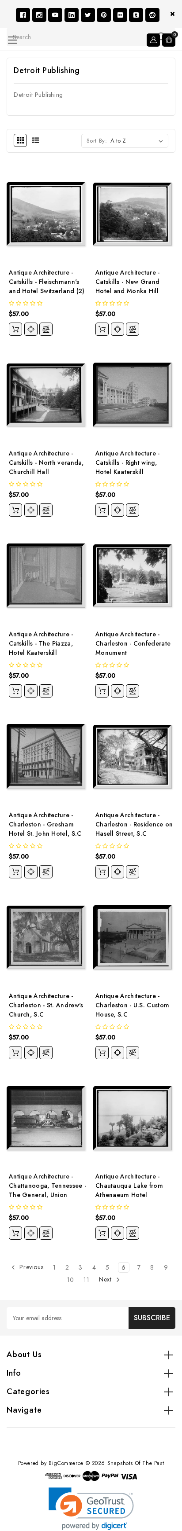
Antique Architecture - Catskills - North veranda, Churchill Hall (46, 462)
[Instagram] (39, 15)
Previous (30, 1267)
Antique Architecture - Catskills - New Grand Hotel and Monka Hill (127, 281)
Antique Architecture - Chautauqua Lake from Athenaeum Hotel (129, 1185)
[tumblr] (136, 15)
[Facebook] (23, 15)
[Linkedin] (71, 15)
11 (86, 1279)
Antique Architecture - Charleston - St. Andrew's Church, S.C (46, 1005)
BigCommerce (66, 1463)
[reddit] (152, 15)
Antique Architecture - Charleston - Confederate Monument (133, 643)
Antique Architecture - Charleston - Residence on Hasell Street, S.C (134, 824)
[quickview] (31, 329)
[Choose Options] (15, 329)
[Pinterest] (104, 15)
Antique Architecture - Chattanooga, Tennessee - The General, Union (47, 1185)
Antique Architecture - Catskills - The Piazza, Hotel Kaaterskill (41, 643)
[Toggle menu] (12, 40)
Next (106, 1279)
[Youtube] (55, 15)
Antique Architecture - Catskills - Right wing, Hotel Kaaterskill (127, 462)
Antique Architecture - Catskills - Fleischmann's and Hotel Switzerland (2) (47, 281)
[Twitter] (88, 15)
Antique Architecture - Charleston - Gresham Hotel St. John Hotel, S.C (45, 824)
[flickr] (120, 15)
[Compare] (46, 329)
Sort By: (97, 140)
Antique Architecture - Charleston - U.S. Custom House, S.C (132, 1005)
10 (70, 1279)
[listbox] (138, 140)
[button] (91, 1509)
